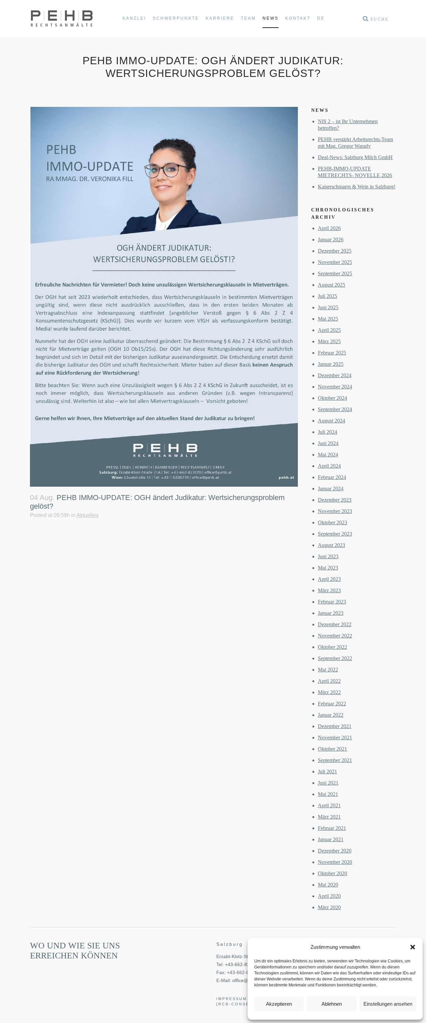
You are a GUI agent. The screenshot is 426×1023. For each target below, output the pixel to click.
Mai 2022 (328, 669)
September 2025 (335, 273)
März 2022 (329, 692)
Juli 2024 (327, 432)
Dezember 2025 (334, 251)
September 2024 (335, 409)
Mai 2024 (328, 454)
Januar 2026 (330, 239)
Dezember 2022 (334, 624)
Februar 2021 (332, 828)
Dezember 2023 (334, 500)
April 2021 (329, 805)
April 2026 (329, 228)
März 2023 (329, 590)
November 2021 (335, 737)
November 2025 (335, 262)
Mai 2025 (328, 319)
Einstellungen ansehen (387, 1004)
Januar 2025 (330, 364)
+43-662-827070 (242, 964)
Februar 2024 (332, 477)
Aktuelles (88, 515)
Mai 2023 (328, 568)
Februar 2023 (332, 602)
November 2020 (335, 862)
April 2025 (329, 330)
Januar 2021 (330, 839)
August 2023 (331, 545)
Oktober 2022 (332, 647)
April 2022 (329, 681)
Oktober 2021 (332, 749)
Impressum (231, 999)
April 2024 (329, 466)
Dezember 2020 (334, 851)
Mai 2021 (328, 794)
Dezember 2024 (334, 375)
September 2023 (335, 534)
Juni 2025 (328, 307)
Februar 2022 (332, 703)
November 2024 (335, 386)
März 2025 (329, 341)
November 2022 (335, 636)
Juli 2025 (327, 296)
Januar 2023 (330, 613)
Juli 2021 (327, 771)
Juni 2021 (328, 783)
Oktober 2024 (332, 398)
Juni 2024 (328, 443)
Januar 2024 (330, 488)
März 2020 (329, 907)
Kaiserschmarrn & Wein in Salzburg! (356, 186)
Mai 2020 (328, 885)
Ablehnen (331, 1004)
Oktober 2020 (332, 873)
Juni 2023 (328, 556)
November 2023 (335, 511)
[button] (412, 947)
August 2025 (331, 285)
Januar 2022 (330, 715)
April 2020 (329, 896)
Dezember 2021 (334, 726)
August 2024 (331, 420)
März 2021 (329, 817)
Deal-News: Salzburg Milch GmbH (355, 157)
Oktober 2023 (332, 522)
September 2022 (335, 658)
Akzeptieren (279, 1004)
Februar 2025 (332, 353)
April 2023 (329, 579)
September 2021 (335, 760)
